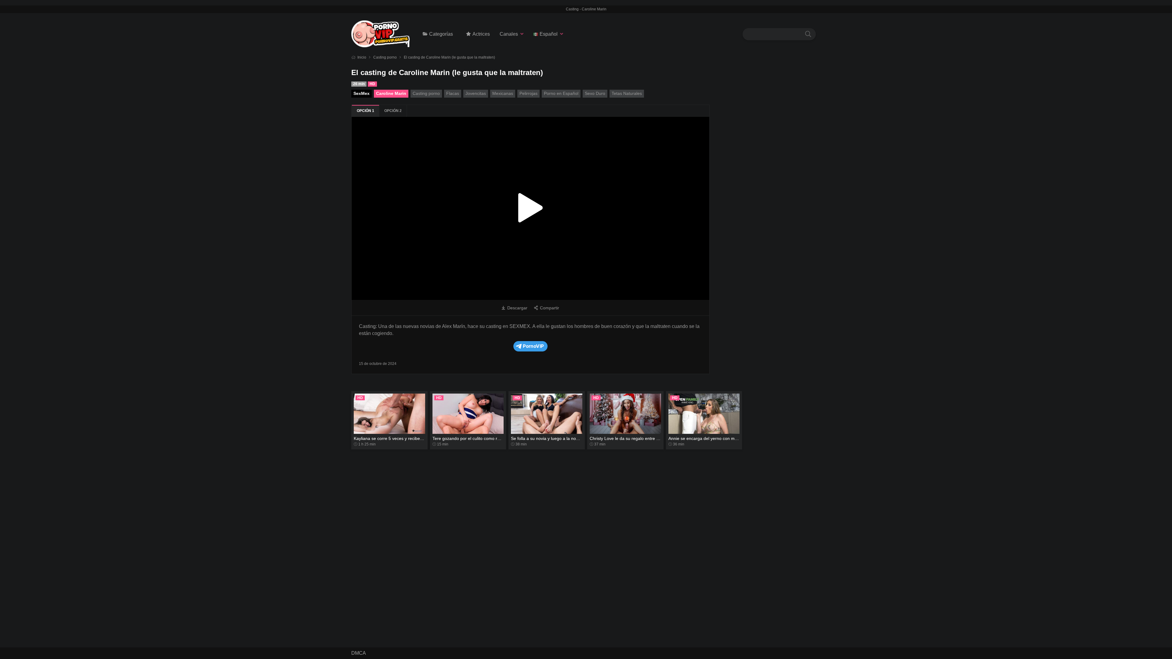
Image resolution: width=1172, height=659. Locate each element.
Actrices (481, 34)
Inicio (361, 57)
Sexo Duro (595, 93)
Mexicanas (502, 93)
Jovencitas (475, 93)
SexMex (361, 93)
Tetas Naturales (627, 93)
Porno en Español (561, 93)
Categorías (441, 34)
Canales (509, 34)
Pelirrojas (528, 93)
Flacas (452, 93)
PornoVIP (533, 346)
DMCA (358, 653)
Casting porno (385, 57)
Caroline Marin (391, 93)
